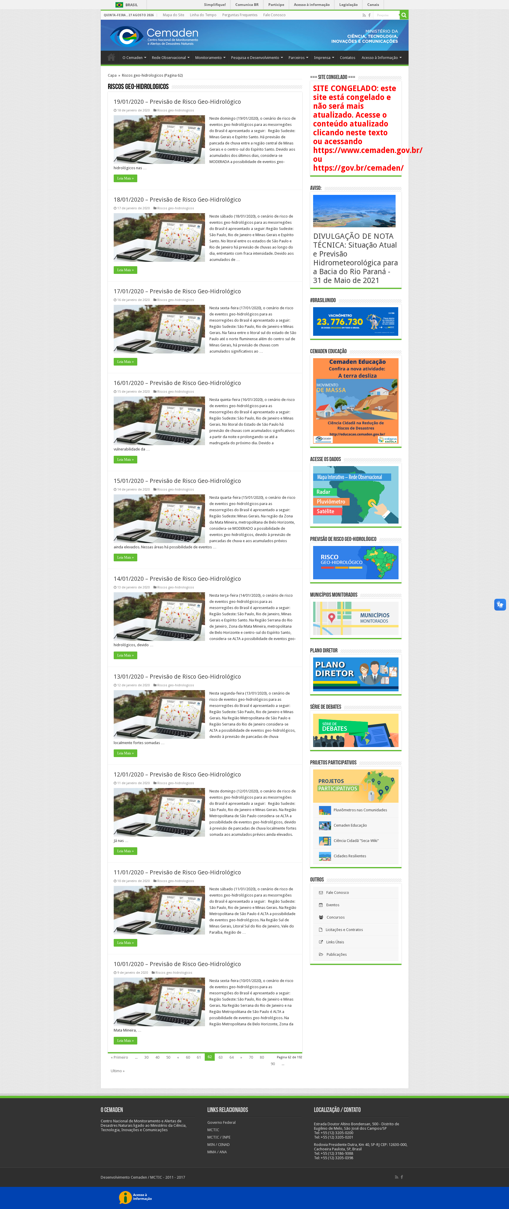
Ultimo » (118, 1071)
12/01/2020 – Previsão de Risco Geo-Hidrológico (177, 774)
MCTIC (213, 1130)
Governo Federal (221, 1122)
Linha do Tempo (203, 15)
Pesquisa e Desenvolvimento (255, 57)
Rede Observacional (169, 57)
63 (221, 1057)
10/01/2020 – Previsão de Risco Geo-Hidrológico (177, 964)
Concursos (334, 917)
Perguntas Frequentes (239, 15)
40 (157, 1057)
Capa (112, 75)
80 (262, 1057)
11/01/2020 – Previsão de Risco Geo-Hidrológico (177, 872)
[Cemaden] (154, 36)
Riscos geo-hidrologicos (175, 110)
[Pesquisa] (404, 15)
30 (146, 1057)
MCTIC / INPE (218, 1137)
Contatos (347, 57)
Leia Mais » (125, 178)
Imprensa (322, 57)
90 (273, 1064)
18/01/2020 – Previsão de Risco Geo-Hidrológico (177, 199)
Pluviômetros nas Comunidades (359, 810)
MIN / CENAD (218, 1144)
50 (168, 1057)
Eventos (331, 905)
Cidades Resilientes (348, 856)
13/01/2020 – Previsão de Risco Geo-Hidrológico (177, 676)
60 (188, 1057)
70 (251, 1057)
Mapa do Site (173, 15)
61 (199, 1057)
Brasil (125, 4)
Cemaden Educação (349, 825)
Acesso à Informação (380, 57)
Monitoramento (208, 57)
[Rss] (364, 15)
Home (111, 57)
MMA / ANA (217, 1152)
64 (231, 1057)
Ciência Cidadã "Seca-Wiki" (355, 840)
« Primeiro (119, 1057)
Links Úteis (333, 942)
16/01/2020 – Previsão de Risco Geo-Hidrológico (177, 382)
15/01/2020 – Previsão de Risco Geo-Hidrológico (177, 480)
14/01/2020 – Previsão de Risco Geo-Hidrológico (177, 578)
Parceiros (297, 57)
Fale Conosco (274, 15)
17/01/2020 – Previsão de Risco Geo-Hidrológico (177, 291)
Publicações (335, 954)
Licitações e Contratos (342, 929)
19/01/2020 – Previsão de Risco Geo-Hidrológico (177, 101)
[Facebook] (369, 15)
